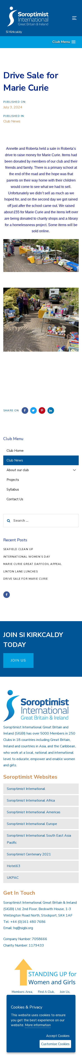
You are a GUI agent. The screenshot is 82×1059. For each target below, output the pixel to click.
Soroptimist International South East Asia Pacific (39, 839)
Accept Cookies (58, 1036)
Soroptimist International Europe (32, 823)
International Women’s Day (26, 557)
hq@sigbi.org (23, 928)
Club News (11, 121)
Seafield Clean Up (18, 549)
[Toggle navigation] (65, 18)
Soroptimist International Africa (31, 800)
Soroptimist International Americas (33, 812)
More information (38, 1025)
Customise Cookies (55, 1044)
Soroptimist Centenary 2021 (29, 854)
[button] (64, 42)
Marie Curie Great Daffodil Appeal (32, 564)
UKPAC (13, 877)
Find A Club (46, 992)
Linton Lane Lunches (20, 571)
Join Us (65, 992)
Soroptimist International (26, 788)
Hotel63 (13, 866)
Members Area (22, 992)
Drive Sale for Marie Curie (25, 579)
